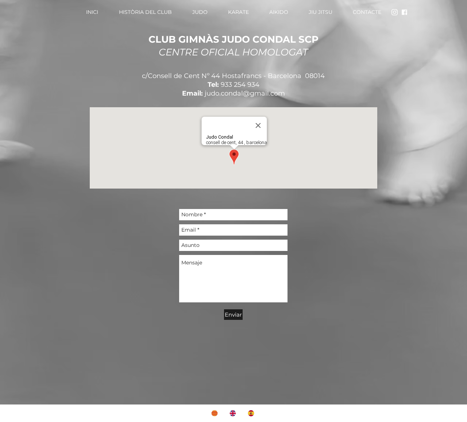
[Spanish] (251, 413)
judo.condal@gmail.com (245, 93)
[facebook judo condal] (404, 12)
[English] (233, 413)
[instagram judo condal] (394, 12)
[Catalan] (215, 413)
